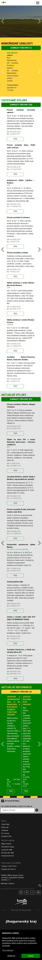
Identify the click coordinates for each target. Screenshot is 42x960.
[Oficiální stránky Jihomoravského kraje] (21, 921)
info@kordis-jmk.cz (8, 869)
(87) (21, 399)
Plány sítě (4, 827)
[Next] (38, 22)
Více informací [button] (7, 950)
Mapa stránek (6, 844)
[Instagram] (32, 892)
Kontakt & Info (6, 836)
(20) (21, 105)
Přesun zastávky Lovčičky (17, 253)
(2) (21, 692)
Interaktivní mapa (7, 847)
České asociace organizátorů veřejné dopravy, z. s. (12, 877)
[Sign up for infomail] (36, 810)
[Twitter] (26, 892)
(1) (21, 48)
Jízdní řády (5, 824)
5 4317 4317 (12, 866)
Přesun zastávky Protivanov (18, 217)
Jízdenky (4, 830)
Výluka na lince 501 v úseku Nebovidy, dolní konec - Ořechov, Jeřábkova (21, 442)
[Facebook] (21, 892)
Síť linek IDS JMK (7, 853)
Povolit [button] (30, 956)
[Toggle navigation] (38, 3)
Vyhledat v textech (7, 883)
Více (15, 139)
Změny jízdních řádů (15, 582)
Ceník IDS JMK (6, 850)
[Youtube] (38, 892)
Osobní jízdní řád (7, 856)
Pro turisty (5, 833)
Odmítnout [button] (11, 956)
